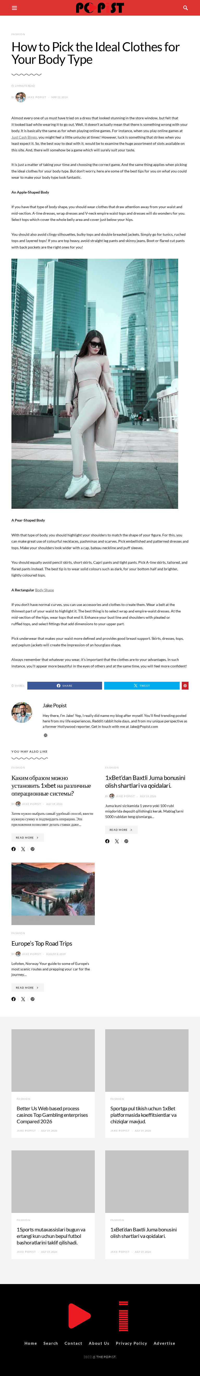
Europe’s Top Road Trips (41, 943)
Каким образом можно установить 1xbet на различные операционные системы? (51, 785)
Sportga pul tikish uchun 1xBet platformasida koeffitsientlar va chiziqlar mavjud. (143, 1114)
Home (30, 1343)
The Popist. (106, 1357)
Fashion (18, 34)
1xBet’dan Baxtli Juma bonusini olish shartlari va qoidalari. (145, 781)
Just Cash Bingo (24, 137)
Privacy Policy (131, 1343)
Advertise (165, 1343)
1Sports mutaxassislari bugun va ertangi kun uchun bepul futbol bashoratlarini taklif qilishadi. (51, 1235)
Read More (25, 837)
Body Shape (44, 590)
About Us (99, 1343)
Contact (73, 1343)
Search (50, 1343)
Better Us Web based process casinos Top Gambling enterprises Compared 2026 (52, 1114)
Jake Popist (36, 97)
